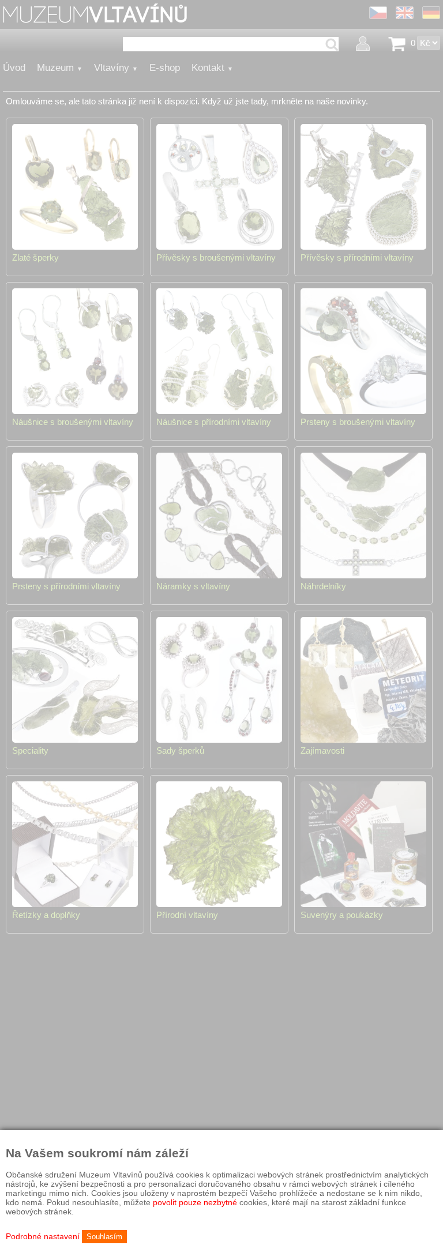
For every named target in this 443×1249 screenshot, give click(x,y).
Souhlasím (104, 1236)
